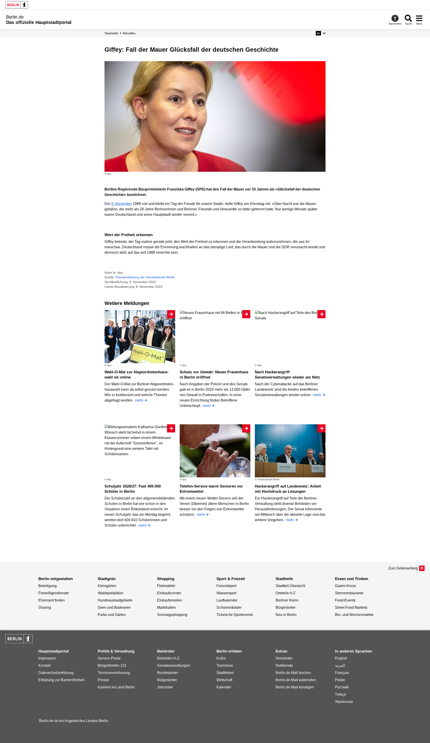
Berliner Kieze (287, 600)
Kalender (223, 687)
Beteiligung (47, 586)
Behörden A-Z (168, 658)
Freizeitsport (226, 586)
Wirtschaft (224, 680)
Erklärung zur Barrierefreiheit (61, 680)
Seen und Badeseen (114, 607)
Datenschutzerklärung (56, 673)
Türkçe (340, 694)
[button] (320, 33)
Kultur (221, 658)
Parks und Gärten (112, 615)
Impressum (47, 658)
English (341, 658)
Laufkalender (226, 600)
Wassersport (226, 593)
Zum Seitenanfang (403, 568)
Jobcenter (165, 687)
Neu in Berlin (286, 615)
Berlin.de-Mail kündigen (295, 687)
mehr (139, 400)
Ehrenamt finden (51, 600)
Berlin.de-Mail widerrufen (296, 680)
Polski (340, 680)
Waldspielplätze (110, 593)
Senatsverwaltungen (173, 665)
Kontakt (44, 665)
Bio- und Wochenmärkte (354, 615)
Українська (344, 702)
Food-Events (345, 600)
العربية (340, 665)
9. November (121, 204)
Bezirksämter (167, 673)
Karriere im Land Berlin (116, 687)
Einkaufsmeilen (169, 600)
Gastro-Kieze (345, 586)
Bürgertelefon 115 (112, 665)
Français (342, 673)
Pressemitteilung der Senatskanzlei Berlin (145, 277)
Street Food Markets (351, 607)
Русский (342, 687)
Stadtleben (225, 673)
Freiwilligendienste (53, 593)
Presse (103, 680)
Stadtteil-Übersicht (290, 586)
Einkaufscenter (169, 593)
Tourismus (224, 665)
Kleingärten (107, 586)
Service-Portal (109, 658)
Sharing (44, 607)
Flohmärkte (166, 586)
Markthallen (166, 607)
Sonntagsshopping (172, 615)
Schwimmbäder (229, 607)
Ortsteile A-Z (285, 593)
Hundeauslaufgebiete (115, 600)
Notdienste (284, 665)
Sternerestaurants (349, 593)
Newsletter (284, 658)
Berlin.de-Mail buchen (293, 673)
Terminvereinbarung (114, 673)
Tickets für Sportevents (234, 615)
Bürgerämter (285, 607)
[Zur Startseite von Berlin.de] (19, 642)
